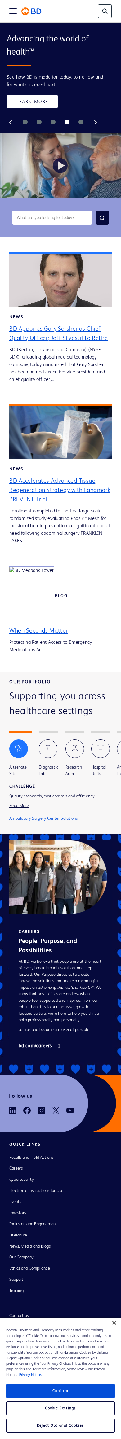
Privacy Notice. (30, 1375)
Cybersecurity (21, 1180)
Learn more (32, 101)
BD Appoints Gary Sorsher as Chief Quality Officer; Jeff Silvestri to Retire (58, 334)
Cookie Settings (60, 1408)
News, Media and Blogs (30, 1247)
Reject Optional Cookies (60, 1426)
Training (16, 1291)
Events (15, 1203)
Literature (18, 1236)
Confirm (60, 1391)
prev (10, 122)
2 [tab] (39, 122)
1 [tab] (25, 122)
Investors (17, 1214)
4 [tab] (67, 122)
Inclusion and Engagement (33, 1225)
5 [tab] (81, 122)
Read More (19, 806)
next (95, 122)
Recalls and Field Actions (31, 1158)
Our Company (21, 1258)
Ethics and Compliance (29, 1269)
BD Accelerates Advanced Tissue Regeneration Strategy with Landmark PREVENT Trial (59, 490)
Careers (16, 1169)
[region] (60, 1378)
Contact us (19, 1317)
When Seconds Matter (38, 631)
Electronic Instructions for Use (36, 1191)
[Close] (114, 1323)
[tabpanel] (60, 110)
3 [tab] (53, 122)
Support (16, 1280)
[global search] (105, 11)
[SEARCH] (102, 218)
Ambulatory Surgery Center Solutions (44, 819)
